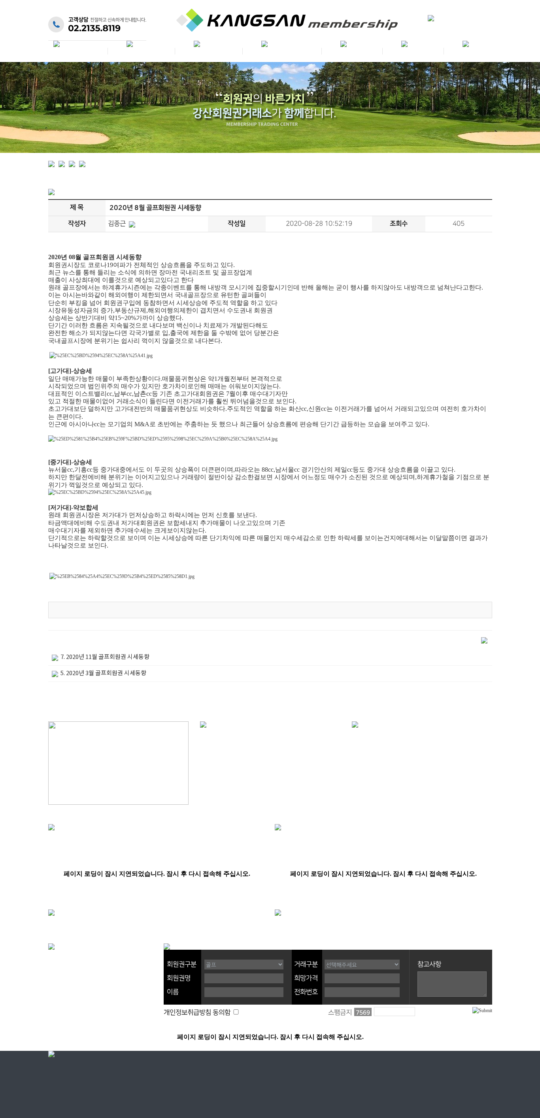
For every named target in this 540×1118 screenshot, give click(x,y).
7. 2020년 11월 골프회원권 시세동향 (104, 656)
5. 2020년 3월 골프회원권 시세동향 (103, 672)
